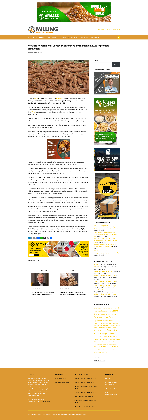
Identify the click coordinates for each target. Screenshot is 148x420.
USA (116, 349)
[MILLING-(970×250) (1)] (74, 21)
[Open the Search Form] (118, 37)
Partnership (98, 342)
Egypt (104, 321)
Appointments (107, 311)
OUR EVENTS (84, 37)
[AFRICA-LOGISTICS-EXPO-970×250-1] (58, 256)
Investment (114, 327)
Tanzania (109, 350)
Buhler (104, 314)
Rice (95, 344)
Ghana (95, 325)
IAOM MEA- (97, 267)
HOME (29, 37)
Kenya (36, 98)
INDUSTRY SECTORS (38, 37)
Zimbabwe (104, 352)
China (114, 314)
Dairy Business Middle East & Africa (85, 382)
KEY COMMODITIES (53, 37)
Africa (33, 112)
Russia (98, 344)
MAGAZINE (65, 37)
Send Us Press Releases (62, 382)
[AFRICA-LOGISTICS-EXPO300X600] (107, 218)
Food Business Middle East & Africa (85, 392)
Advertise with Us (115, 29)
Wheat (98, 352)
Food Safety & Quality (107, 323)
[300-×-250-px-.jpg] (107, 170)
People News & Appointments (110, 342)
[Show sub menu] (45, 37)
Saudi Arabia (102, 344)
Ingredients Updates (106, 327)
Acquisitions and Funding (99, 308)
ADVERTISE (74, 37)
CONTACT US (95, 37)
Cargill (111, 314)
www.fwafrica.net (45, 401)
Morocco (117, 333)
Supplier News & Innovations (106, 346)
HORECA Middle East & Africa (83, 396)
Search (96, 61)
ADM (106, 308)
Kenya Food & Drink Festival (103, 271)
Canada (108, 314)
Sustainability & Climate (100, 350)
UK (113, 350)
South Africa (108, 344)
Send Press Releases (104, 29)
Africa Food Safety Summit (103, 290)
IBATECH (96, 265)
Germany (116, 323)
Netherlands (96, 336)
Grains (113, 325)
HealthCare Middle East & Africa (84, 406)
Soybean (114, 344)
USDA (95, 352)
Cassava (59, 98)
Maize (113, 333)
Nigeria (106, 339)
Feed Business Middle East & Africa (85, 378)
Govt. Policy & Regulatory (104, 325)
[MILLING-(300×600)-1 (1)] (105, 143)
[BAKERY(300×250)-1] (58, 157)
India (99, 327)
